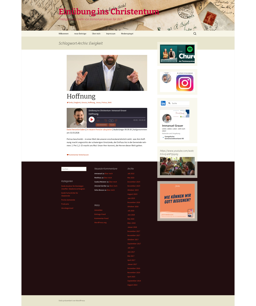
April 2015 (131, 276)
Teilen (112, 125)
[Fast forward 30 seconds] (118, 120)
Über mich (96, 33)
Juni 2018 (131, 215)
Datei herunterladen (76, 129)
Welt (109, 102)
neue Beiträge (80, 33)
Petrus (104, 102)
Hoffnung (81, 96)
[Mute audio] (100, 120)
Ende (71, 102)
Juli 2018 (130, 210)
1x (111, 121)
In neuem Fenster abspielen (99, 129)
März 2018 (131, 223)
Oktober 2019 (132, 190)
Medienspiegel (127, 33)
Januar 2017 (132, 264)
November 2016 (133, 272)
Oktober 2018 (132, 206)
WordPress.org (100, 222)
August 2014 (132, 285)
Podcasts (65, 204)
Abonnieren (102, 125)
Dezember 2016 (133, 268)
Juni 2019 (131, 198)
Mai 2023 (130, 177)
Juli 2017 (130, 248)
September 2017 (134, 243)
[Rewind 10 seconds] (106, 120)
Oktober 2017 (132, 239)
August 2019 (132, 194)
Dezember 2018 (133, 202)
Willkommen (64, 33)
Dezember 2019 (133, 182)
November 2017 (133, 235)
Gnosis (84, 102)
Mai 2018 (130, 219)
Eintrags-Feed (100, 214)
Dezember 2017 (133, 231)
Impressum (110, 33)
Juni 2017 (131, 252)
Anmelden (98, 210)
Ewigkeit (77, 102)
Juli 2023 (130, 173)
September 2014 (134, 281)
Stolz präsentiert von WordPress (72, 300)
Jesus (98, 102)
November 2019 (133, 186)
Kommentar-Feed (101, 218)
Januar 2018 (132, 227)
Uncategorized (67, 208)
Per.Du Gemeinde (68, 200)
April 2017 (131, 260)
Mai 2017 (130, 256)
